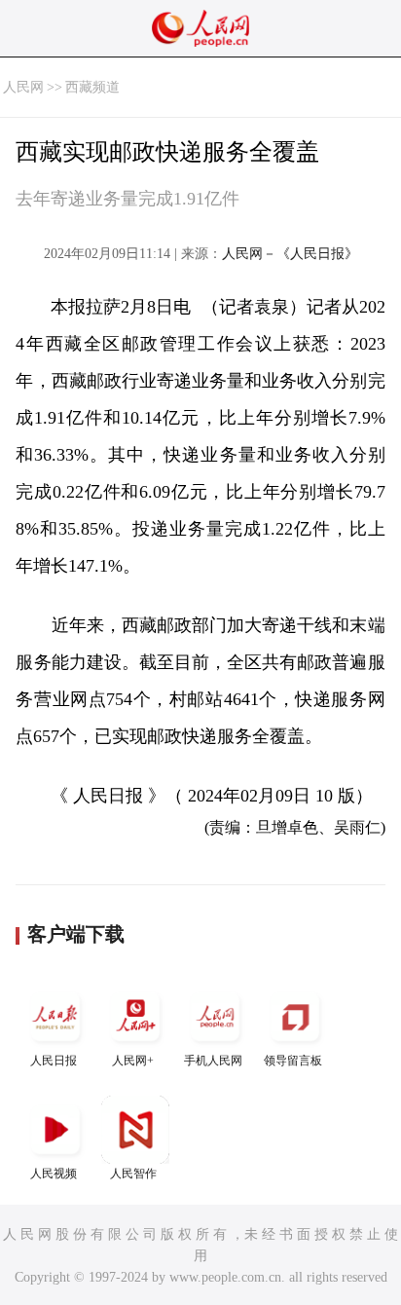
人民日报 (53, 1060)
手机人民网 (213, 1060)
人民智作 (133, 1173)
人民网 (23, 87)
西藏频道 (92, 87)
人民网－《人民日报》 (290, 253)
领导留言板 (293, 1060)
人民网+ (133, 1060)
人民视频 (53, 1173)
